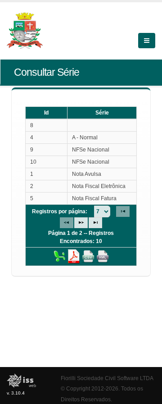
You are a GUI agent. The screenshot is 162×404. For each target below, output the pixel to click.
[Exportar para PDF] (74, 256)
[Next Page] (81, 222)
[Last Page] (95, 222)
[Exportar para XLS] (59, 256)
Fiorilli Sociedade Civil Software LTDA (107, 378)
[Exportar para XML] (102, 256)
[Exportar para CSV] (88, 256)
